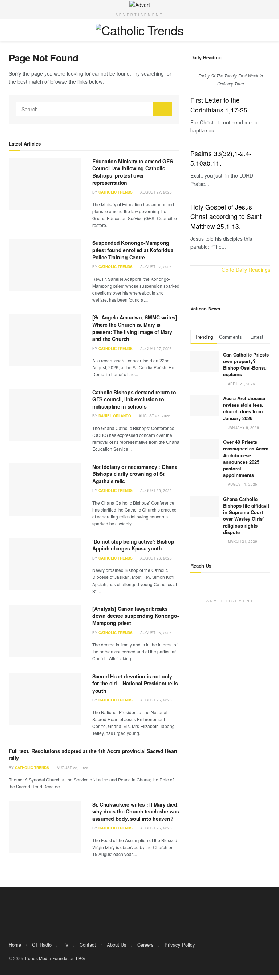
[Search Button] (162, 109)
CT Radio (42, 944)
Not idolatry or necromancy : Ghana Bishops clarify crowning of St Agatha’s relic (134, 474)
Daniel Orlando (114, 415)
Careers (145, 944)
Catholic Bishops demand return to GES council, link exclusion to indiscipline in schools (134, 399)
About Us (116, 944)
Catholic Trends (115, 192)
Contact (88, 944)
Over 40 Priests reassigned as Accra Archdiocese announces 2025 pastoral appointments (245, 458)
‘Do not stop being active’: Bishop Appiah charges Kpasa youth (133, 545)
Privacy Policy (180, 944)
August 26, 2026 (155, 490)
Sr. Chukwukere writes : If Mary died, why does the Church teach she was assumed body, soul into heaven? (135, 811)
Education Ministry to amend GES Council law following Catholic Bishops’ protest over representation (132, 172)
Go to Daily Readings (246, 269)
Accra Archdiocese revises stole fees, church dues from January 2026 (244, 408)
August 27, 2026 (155, 192)
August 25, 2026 (155, 632)
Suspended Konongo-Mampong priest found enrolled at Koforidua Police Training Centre (132, 249)
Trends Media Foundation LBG (54, 958)
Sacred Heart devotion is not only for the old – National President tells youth (135, 683)
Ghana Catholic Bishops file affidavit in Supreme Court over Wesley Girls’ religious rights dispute (246, 516)
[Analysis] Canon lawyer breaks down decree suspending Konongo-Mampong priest (135, 615)
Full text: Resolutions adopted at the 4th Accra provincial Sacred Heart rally (93, 754)
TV (65, 944)
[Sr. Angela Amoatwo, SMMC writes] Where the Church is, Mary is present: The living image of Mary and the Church (134, 328)
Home (15, 944)
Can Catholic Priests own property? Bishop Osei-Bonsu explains (246, 364)
